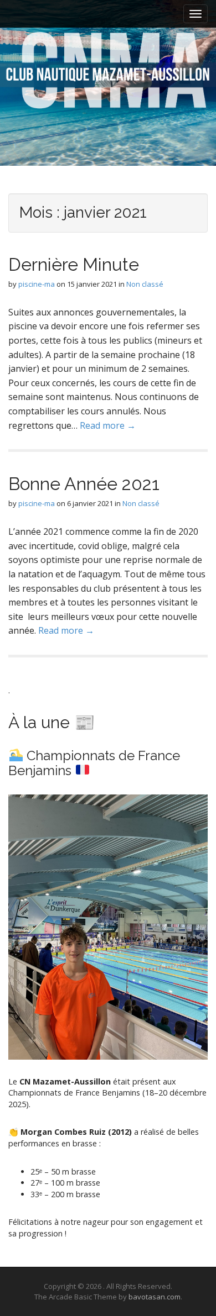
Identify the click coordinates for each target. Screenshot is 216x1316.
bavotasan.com (154, 1297)
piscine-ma (36, 284)
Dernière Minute (73, 264)
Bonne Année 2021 (84, 483)
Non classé (144, 284)
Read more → (108, 425)
